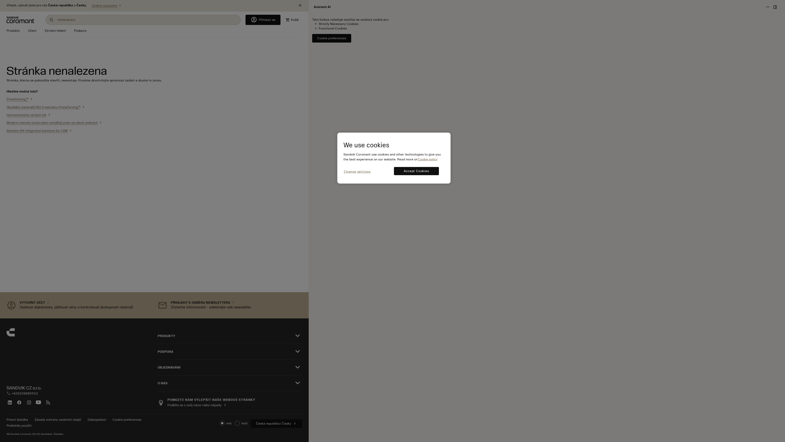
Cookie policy (427, 159)
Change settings (357, 172)
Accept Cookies (416, 171)
